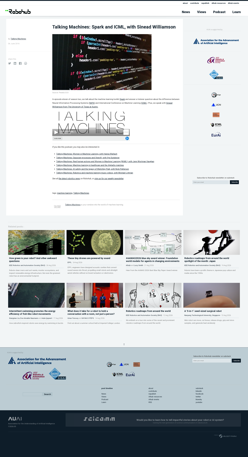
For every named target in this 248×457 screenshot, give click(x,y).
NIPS (92, 103)
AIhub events (233, 3)
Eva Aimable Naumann (29, 318)
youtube (199, 402)
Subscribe (235, 182)
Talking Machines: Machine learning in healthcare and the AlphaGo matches (90, 165)
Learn (236, 12)
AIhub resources (219, 3)
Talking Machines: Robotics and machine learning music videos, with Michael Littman (94, 173)
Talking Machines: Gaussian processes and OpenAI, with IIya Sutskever (88, 157)
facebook (199, 394)
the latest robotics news (69, 178)
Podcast (219, 12)
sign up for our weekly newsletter (109, 178)
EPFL (70, 262)
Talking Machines (18, 39)
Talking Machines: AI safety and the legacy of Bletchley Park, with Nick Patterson (92, 169)
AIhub (128, 265)
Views (201, 12)
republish (205, 3)
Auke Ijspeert (47, 318)
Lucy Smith (138, 265)
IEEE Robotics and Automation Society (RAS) (27, 265)
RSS (150, 402)
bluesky (199, 399)
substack (199, 388)
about (185, 3)
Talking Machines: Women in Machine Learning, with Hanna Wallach (86, 154)
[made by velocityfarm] (225, 436)
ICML (144, 103)
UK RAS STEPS (88, 318)
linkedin (199, 391)
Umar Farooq (73, 318)
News (186, 12)
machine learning (64, 193)
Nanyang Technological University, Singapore (202, 315)
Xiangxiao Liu (14, 318)
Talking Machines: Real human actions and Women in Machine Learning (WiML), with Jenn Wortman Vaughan (105, 161)
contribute (194, 3)
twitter (198, 397)
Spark (122, 99)
